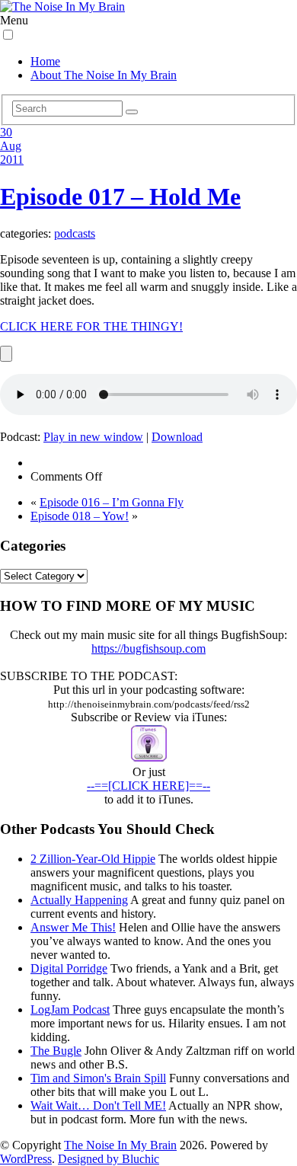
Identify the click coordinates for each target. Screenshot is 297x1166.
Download (177, 436)
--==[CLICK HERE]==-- (148, 785)
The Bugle (55, 1050)
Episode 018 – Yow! (79, 516)
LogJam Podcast (70, 1009)
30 (6, 132)
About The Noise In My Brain (103, 75)
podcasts (74, 233)
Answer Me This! (73, 927)
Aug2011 (12, 152)
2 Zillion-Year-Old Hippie (92, 858)
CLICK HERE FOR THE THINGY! (91, 326)
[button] (8, 35)
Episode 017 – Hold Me (120, 196)
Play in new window (93, 436)
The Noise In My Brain (120, 1145)
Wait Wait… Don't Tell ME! (98, 1105)
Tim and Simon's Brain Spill (98, 1078)
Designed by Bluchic (108, 1158)
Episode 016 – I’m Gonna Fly (112, 502)
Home (45, 61)
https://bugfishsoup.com (148, 648)
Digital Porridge (68, 968)
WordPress (26, 1158)
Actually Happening (79, 899)
